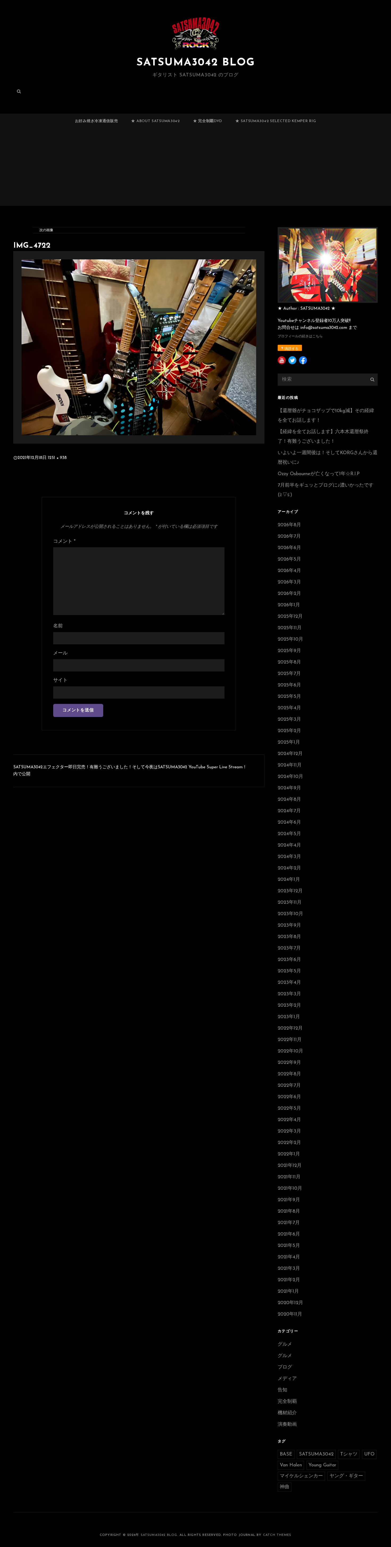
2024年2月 (289, 868)
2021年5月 (289, 1245)
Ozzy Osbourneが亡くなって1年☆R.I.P (319, 474)
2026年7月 (289, 536)
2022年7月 (289, 1085)
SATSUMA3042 (316, 1454)
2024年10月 (290, 776)
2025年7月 (289, 673)
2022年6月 (289, 1097)
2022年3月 (289, 1131)
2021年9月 (289, 1200)
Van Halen (291, 1465)
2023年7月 (289, 948)
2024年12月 (290, 754)
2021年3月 (289, 1268)
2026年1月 (289, 605)
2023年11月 (290, 902)
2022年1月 (289, 1154)
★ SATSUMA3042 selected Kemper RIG (275, 121)
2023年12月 (290, 891)
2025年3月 (289, 719)
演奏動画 (287, 1424)
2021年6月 (289, 1234)
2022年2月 (289, 1142)
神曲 (284, 1487)
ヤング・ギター (346, 1476)
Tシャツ (348, 1454)
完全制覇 (287, 1401)
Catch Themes (277, 1535)
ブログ (285, 1367)
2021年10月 (290, 1188)
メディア (287, 1378)
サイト (60, 680)
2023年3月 (289, 994)
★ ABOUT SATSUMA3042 (155, 121)
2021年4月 (289, 1257)
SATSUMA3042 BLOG (195, 62)
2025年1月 (289, 742)
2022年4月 (289, 1120)
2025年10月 (290, 639)
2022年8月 (289, 1074)
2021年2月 (289, 1280)
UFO (369, 1454)
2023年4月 (289, 982)
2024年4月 (289, 845)
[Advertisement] (195, 169)
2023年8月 (289, 937)
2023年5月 (289, 971)
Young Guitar (322, 1465)
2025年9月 (289, 651)
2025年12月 (290, 616)
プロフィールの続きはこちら (300, 336)
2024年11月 (290, 765)
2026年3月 (289, 582)
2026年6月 (289, 548)
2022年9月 (289, 1062)
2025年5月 (289, 696)
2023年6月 (289, 959)
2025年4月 (289, 708)
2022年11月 (290, 1040)
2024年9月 (289, 788)
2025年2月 (289, 731)
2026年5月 (289, 559)
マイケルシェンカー (301, 1476)
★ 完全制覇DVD (207, 121)
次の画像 (46, 230)
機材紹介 (287, 1413)
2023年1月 (289, 1017)
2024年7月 (289, 811)
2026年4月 (289, 571)
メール (60, 653)
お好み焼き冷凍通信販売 (96, 121)
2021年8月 (289, 1211)
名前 (58, 626)
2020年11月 (290, 1314)
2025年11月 (290, 628)
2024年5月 (289, 834)
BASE (286, 1454)
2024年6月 (289, 822)
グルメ (285, 1344)
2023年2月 (289, 1005)
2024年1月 (289, 879)
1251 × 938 (57, 458)
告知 (282, 1390)
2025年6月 (289, 685)
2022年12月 (290, 1028)
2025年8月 (289, 662)
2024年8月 (289, 799)
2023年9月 (289, 925)
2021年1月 (288, 1291)
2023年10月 (290, 914)
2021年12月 (290, 1165)
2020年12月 (290, 1303)
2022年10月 (290, 1051)
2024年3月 (289, 857)
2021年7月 (289, 1223)
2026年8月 (289, 525)
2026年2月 (289, 593)
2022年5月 (289, 1108)
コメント (64, 541)
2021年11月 (289, 1177)
